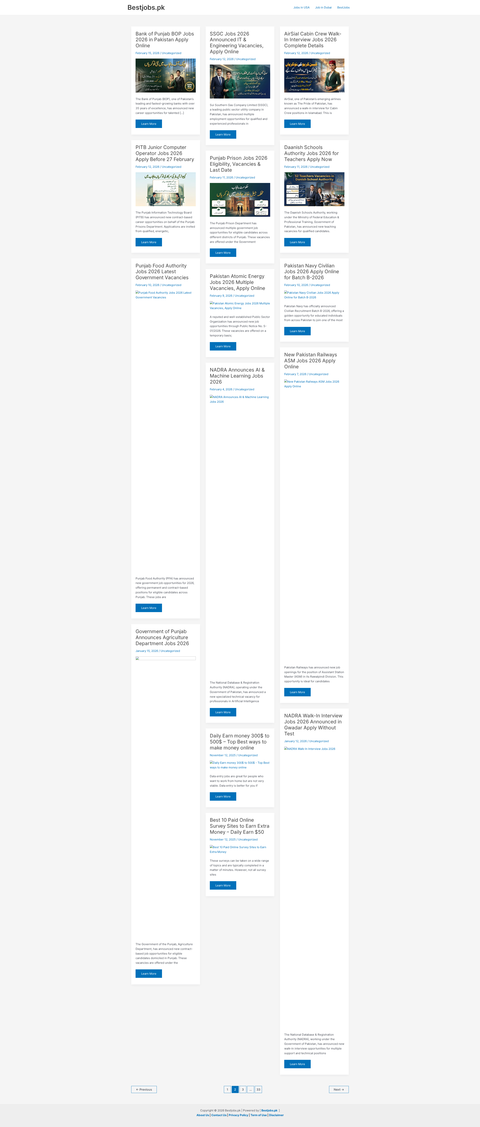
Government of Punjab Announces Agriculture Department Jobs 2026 (162, 637)
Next (339, 1089)
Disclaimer (276, 1115)
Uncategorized (171, 53)
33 (258, 1089)
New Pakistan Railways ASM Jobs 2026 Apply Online (310, 360)
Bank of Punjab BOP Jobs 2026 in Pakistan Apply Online (165, 40)
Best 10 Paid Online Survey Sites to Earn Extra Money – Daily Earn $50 (239, 826)
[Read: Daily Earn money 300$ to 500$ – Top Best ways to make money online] (240, 765)
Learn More (148, 125)
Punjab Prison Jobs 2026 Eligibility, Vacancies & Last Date (238, 164)
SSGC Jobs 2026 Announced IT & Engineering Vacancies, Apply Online (236, 43)
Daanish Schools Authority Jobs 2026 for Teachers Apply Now (311, 153)
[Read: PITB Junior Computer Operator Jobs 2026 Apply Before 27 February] (166, 189)
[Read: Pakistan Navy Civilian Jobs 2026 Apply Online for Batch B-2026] (314, 295)
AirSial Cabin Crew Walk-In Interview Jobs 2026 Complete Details (312, 40)
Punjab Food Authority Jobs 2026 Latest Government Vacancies (162, 272)
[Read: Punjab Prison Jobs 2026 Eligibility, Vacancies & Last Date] (240, 199)
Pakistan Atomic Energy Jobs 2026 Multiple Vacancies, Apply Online (237, 282)
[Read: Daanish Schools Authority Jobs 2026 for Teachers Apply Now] (314, 189)
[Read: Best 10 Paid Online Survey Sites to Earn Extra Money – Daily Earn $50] (240, 849)
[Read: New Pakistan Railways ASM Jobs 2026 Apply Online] (314, 520)
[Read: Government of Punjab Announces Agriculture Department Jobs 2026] (166, 797)
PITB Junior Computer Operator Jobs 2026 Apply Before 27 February (165, 153)
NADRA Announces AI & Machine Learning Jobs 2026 (237, 376)
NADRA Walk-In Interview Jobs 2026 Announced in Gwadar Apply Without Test (313, 725)
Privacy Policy (238, 1115)
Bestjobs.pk (146, 7)
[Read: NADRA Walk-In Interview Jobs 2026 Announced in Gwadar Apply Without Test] (314, 887)
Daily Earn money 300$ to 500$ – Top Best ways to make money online (239, 742)
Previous (144, 1089)
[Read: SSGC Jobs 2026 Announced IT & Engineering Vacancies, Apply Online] (240, 81)
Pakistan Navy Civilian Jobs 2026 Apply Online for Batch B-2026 (311, 272)
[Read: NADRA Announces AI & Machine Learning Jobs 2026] (240, 535)
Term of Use (258, 1115)
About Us (202, 1115)
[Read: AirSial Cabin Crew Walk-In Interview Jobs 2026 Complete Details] (314, 75)
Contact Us (218, 1115)
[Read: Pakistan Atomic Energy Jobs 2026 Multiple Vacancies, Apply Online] (240, 305)
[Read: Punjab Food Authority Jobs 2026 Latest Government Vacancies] (166, 431)
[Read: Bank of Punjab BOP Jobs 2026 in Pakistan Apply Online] (166, 75)
